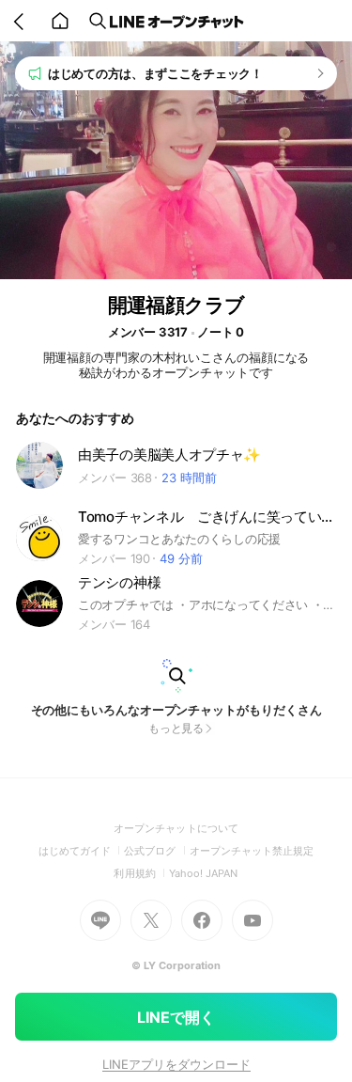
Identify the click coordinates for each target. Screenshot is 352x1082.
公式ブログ (156, 850)
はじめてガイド (81, 850)
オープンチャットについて (176, 828)
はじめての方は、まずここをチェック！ (155, 73)
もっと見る (176, 728)
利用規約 (141, 873)
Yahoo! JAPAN (203, 873)
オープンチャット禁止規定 (252, 850)
